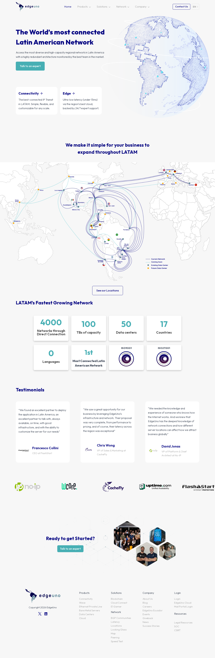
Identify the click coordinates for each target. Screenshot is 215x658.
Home (67, 6)
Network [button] (121, 6)
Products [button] (82, 6)
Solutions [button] (102, 6)
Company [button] (140, 6)
